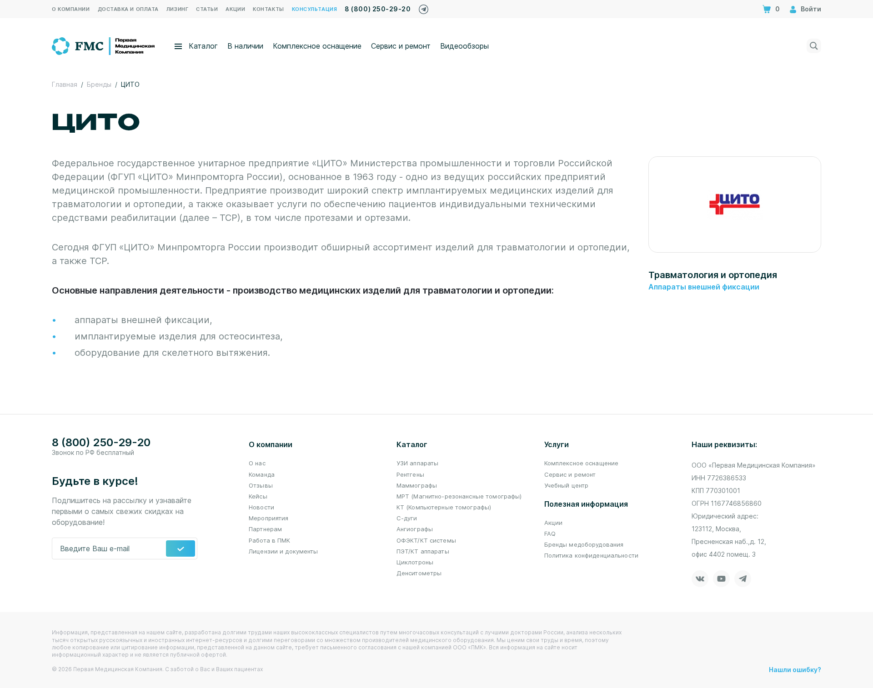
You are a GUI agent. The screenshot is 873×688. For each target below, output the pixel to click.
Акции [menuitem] (235, 9)
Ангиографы (414, 529)
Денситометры (419, 573)
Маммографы (416, 485)
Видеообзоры (464, 45)
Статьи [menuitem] (207, 9)
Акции (553, 522)
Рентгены (410, 474)
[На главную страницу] (104, 45)
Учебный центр (566, 485)
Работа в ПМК (270, 540)
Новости (261, 507)
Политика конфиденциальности (591, 555)
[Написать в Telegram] (423, 7)
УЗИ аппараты (417, 463)
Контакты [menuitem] (268, 9)
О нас (257, 463)
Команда (262, 474)
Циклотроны (414, 562)
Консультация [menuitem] (314, 9)
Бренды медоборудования (584, 544)
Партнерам (265, 529)
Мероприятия (268, 518)
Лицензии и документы (283, 551)
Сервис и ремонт (401, 45)
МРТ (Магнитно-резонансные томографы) (459, 496)
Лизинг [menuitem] (177, 9)
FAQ (550, 533)
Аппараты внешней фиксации (703, 286)
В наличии (245, 45)
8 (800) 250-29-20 (378, 9)
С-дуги (406, 518)
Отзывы (261, 485)
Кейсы (258, 496)
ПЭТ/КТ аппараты (422, 551)
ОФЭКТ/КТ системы (426, 540)
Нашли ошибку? (795, 669)
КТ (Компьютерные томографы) (444, 507)
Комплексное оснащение (317, 45)
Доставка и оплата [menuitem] (128, 9)
